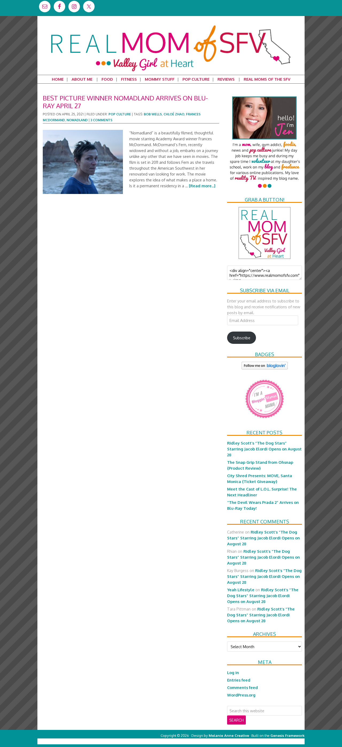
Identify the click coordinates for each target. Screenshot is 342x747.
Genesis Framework (287, 735)
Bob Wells (153, 114)
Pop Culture (119, 114)
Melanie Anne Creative (229, 735)
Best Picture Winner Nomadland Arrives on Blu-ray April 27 (125, 102)
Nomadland (77, 120)
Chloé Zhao (174, 114)
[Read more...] (202, 185)
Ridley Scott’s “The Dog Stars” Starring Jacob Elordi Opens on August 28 (264, 449)
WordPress (282, 741)
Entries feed (238, 680)
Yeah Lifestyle (240, 589)
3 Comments (101, 120)
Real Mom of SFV (171, 25)
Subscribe (241, 337)
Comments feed (242, 687)
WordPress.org (241, 694)
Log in (233, 672)
